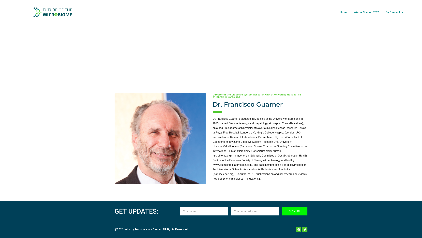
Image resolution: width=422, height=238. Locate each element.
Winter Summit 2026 (366, 12)
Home (343, 12)
